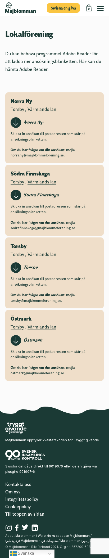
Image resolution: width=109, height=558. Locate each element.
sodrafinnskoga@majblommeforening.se (43, 227)
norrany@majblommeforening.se (37, 155)
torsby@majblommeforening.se (36, 300)
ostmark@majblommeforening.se (37, 372)
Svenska (25, 553)
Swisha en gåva (63, 8)
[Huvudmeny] (101, 8)
